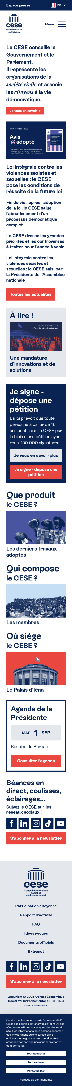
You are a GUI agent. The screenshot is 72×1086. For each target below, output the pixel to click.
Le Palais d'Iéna (25, 690)
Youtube (60, 823)
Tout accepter (36, 1053)
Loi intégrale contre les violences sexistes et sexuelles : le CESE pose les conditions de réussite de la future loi (34, 179)
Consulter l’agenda (36, 760)
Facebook (11, 823)
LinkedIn (24, 823)
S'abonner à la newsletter (36, 838)
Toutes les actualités (31, 294)
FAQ (36, 924)
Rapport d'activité (36, 915)
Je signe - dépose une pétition (36, 472)
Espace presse (18, 5)
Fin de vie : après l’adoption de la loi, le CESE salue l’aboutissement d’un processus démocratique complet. (33, 213)
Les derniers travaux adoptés (31, 552)
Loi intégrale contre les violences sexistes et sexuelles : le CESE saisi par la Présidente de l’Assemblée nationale (35, 269)
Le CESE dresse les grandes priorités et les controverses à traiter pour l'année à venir (35, 241)
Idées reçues (36, 933)
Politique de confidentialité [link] (36, 1079)
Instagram (36, 823)
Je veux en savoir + (25, 111)
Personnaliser (36, 1071)
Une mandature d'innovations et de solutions (32, 364)
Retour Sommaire (36, 882)
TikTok (48, 823)
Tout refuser (36, 1062)
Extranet (36, 951)
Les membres (22, 622)
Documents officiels (36, 942)
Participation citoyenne (36, 906)
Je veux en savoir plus (36, 455)
